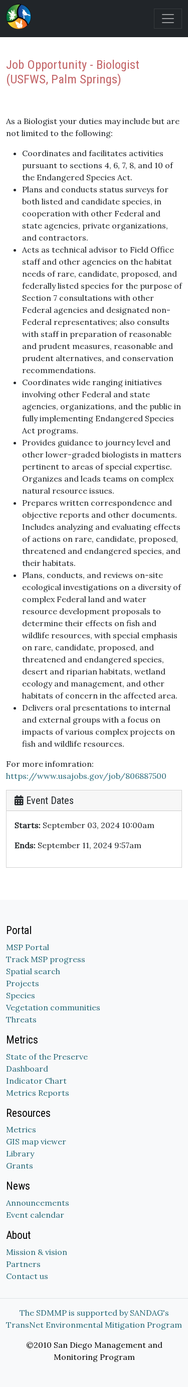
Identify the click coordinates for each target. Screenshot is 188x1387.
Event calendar (35, 1215)
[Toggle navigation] (168, 19)
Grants (19, 1166)
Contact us (27, 1276)
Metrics (21, 1129)
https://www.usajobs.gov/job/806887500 (86, 776)
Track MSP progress (45, 959)
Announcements (37, 1203)
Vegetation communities (53, 1007)
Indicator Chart (36, 1081)
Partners (23, 1264)
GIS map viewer (36, 1141)
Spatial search (33, 971)
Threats (21, 1019)
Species (20, 995)
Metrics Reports (37, 1093)
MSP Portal (27, 947)
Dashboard (27, 1069)
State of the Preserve (47, 1057)
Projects (22, 983)
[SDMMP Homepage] (20, 16)
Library (20, 1153)
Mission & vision (36, 1252)
